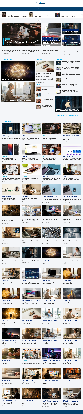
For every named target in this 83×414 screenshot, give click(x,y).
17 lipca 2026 (66, 45)
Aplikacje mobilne (26, 320)
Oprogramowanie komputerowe (9, 219)
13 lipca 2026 (66, 325)
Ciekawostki (25, 400)
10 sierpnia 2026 (47, 161)
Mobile (29, 9)
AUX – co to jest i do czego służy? (30, 240)
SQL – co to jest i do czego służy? (30, 382)
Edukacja (43, 9)
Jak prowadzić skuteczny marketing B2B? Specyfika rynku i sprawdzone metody (11, 179)
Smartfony (45, 176)
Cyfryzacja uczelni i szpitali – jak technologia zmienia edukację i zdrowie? (30, 221)
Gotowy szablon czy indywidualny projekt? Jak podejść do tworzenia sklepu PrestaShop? (69, 16)
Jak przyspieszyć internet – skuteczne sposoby (70, 282)
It (63, 50)
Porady (55, 38)
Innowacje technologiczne (49, 259)
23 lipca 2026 (67, 202)
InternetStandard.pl (14, 412)
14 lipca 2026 (26, 325)
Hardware (24, 300)
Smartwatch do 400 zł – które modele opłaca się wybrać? (48, 101)
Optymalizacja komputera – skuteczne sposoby (8, 402)
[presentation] (1, 15)
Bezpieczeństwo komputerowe (49, 196)
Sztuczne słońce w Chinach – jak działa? (13, 79)
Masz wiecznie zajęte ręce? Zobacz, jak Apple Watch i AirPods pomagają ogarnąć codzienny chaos (43, 16)
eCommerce (25, 156)
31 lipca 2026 (6, 181)
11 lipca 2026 (66, 345)
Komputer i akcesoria (47, 37)
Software (34, 340)
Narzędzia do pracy (26, 340)
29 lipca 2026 (26, 181)
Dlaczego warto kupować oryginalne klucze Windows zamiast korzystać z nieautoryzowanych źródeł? (72, 159)
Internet (15, 9)
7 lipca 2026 (5, 405)
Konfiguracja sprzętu (48, 38)
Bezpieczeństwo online (68, 29)
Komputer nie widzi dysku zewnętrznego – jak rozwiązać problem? (70, 404)
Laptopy (4, 340)
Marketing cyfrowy (6, 196)
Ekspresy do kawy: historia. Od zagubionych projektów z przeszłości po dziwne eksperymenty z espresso (50, 52)
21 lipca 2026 (6, 243)
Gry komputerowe (46, 360)
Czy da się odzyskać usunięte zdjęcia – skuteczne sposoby (29, 342)
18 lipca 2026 (66, 263)
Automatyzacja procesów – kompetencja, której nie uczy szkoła (31, 362)
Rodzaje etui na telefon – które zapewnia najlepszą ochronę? (14, 15)
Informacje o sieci (67, 135)
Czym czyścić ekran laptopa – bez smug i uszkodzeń (50, 282)
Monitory (44, 380)
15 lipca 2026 (66, 305)
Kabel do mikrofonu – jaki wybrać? (71, 382)
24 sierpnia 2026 (6, 53)
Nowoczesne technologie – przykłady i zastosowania (16, 100)
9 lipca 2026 (5, 385)
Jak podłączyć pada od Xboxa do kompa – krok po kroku (50, 220)
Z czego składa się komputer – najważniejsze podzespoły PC (29, 302)
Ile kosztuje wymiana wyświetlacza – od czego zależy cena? (11, 382)
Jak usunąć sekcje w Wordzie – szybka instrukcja (70, 362)
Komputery (22, 9)
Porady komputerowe (48, 40)
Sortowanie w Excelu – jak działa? (50, 322)
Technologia (57, 40)
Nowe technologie (46, 300)
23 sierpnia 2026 (26, 53)
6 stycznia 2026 (47, 45)
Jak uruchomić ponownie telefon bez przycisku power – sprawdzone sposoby (47, 95)
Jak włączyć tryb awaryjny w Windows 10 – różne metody (49, 404)
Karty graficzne (67, 259)
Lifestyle (50, 9)
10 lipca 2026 (26, 365)
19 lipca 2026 (66, 33)
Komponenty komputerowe (33, 300)
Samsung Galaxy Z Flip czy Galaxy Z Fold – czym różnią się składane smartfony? (51, 179)
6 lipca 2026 (46, 406)
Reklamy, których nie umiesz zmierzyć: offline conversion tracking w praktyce (9, 199)
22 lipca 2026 (26, 222)
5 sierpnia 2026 (67, 161)
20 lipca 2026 (67, 243)
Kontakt (65, 9)
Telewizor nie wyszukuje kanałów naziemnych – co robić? (10, 241)
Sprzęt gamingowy (56, 360)
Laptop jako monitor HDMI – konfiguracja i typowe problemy (50, 43)
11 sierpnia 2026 (30, 44)
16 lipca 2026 (26, 305)
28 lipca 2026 (46, 181)
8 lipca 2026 (46, 385)
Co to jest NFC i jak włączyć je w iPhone (47, 106)
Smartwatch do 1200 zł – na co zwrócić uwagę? (9, 362)
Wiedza (29, 196)
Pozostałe (58, 9)
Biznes (64, 176)
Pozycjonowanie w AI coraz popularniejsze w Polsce (49, 159)
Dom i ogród (36, 9)
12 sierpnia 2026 (67, 54)
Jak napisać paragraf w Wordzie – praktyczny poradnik (71, 342)
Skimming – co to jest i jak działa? (70, 31)
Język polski (10, 259)
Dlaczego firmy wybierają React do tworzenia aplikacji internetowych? (71, 43)
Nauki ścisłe (30, 380)
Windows (71, 156)
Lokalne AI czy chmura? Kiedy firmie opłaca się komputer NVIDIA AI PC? (51, 241)
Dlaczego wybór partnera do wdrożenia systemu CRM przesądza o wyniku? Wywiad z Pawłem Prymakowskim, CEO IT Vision (72, 180)
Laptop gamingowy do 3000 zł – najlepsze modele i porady (50, 362)
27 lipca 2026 (67, 181)
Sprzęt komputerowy (76, 259)
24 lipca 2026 (26, 201)
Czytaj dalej (38, 84)
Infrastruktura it (76, 135)
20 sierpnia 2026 (47, 53)
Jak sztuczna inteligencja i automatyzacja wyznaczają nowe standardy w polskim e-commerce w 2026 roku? (71, 92)
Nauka (69, 217)
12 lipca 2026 (26, 345)
